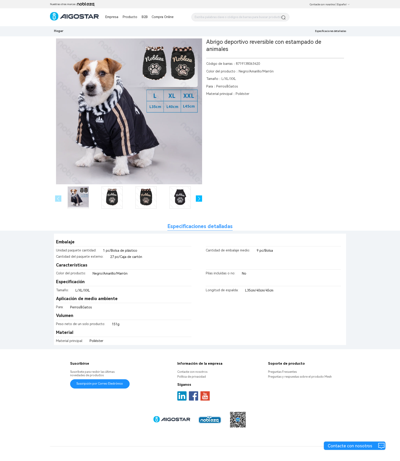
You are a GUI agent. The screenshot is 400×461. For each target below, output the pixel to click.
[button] (199, 198)
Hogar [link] (58, 31)
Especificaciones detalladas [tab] (200, 226)
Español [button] (342, 4)
